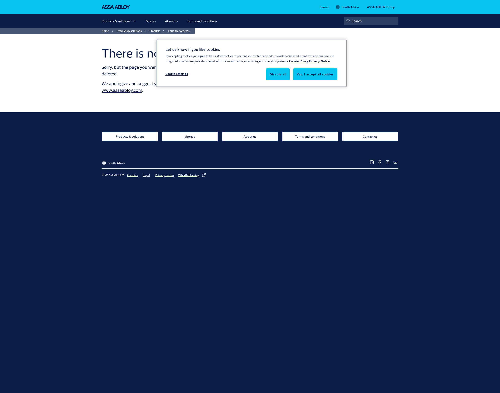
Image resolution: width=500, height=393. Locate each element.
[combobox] (371, 21)
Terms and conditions (202, 21)
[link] (324, 7)
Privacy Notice (319, 61)
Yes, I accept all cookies (315, 74)
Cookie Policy (298, 61)
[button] (134, 21)
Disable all (278, 74)
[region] (251, 63)
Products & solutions (116, 21)
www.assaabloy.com (122, 90)
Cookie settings (176, 74)
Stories (151, 21)
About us (171, 21)
